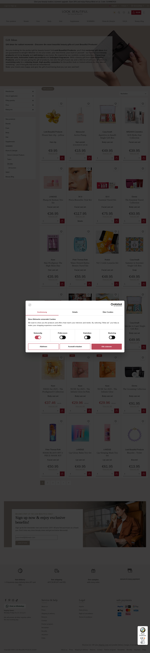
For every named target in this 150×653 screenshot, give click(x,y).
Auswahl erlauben (75, 346)
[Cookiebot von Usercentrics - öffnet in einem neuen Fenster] (112, 305)
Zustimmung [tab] (42, 312)
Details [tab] (75, 312)
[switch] (63, 337)
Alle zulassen (106, 346)
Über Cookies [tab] (108, 312)
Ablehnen (43, 346)
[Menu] (146, 627)
